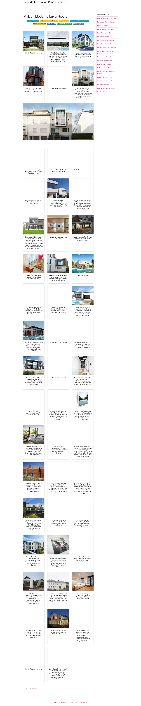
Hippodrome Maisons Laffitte (106, 88)
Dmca (56, 702)
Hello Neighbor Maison (104, 64)
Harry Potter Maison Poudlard (106, 44)
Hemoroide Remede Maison (105, 40)
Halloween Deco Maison (104, 68)
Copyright (84, 702)
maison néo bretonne (39, 24)
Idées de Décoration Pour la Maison (44, 2)
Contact (63, 702)
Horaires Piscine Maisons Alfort (106, 47)
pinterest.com (34, 688)
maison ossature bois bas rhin (80, 21)
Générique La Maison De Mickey (107, 81)
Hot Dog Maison (102, 92)
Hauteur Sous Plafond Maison (106, 57)
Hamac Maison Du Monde (105, 29)
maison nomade (64, 21)
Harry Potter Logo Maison (105, 33)
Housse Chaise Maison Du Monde (105, 52)
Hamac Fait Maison (103, 37)
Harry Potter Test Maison (105, 60)
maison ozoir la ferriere (64, 24)
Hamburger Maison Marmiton (106, 22)
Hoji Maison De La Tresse (105, 77)
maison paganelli (78, 24)
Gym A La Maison (102, 26)
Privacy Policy (73, 702)
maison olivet (52, 24)
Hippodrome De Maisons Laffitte (107, 18)
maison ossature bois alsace (49, 21)
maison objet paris (33, 21)
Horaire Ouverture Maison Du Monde (106, 72)
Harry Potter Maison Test (105, 84)
